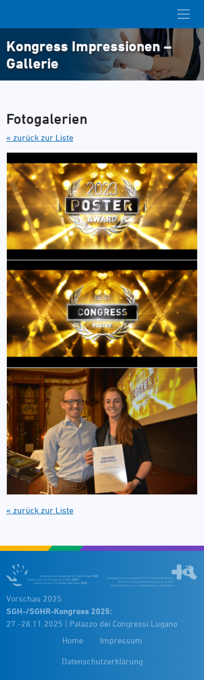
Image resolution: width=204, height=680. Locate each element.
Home (72, 640)
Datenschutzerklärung (102, 661)
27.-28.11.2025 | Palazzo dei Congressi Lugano (91, 617)
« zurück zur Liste (39, 137)
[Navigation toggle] (183, 14)
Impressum (121, 640)
